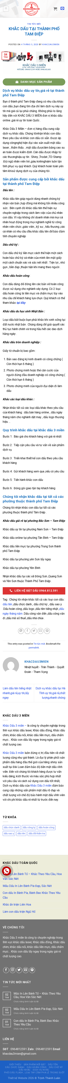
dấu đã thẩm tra (37, 833)
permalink (34, 647)
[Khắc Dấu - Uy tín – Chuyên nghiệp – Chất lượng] (31, 9)
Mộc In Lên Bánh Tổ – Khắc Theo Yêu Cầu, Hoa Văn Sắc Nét (32, 876)
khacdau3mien (50, 44)
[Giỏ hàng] (55, 9)
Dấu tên (53, 1064)
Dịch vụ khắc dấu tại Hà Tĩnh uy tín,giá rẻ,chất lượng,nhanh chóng (50, 693)
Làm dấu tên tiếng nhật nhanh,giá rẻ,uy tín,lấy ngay (17, 693)
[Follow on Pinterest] (32, 970)
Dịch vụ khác (41, 1070)
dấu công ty (29, 827)
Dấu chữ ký (56, 1067)
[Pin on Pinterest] (47, 631)
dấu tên (7, 604)
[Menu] (6, 9)
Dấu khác (24, 1070)
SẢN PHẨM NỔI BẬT (35, 1064)
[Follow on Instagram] (13, 970)
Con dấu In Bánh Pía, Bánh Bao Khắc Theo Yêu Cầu (31, 895)
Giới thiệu (15, 1064)
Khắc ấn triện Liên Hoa (17, 904)
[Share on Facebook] (27, 631)
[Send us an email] (26, 970)
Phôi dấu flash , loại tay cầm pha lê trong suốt (34, 1072)
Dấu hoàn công (36, 1067)
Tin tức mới (34, 24)
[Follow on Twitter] (19, 970)
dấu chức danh (11, 827)
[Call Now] (6, 871)
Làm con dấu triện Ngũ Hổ (19, 911)
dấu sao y (9, 833)
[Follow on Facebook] (6, 970)
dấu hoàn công (46, 827)
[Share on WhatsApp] (21, 631)
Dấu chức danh (14, 1067)
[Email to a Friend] (41, 631)
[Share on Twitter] (34, 631)
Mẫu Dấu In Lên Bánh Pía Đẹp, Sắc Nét (27, 886)
